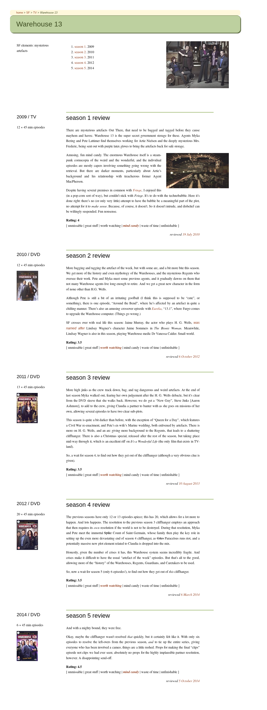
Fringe (137, 190)
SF (28, 12)
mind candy (131, 225)
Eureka (156, 308)
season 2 (80, 52)
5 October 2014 (189, 681)
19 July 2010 (191, 234)
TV (35, 12)
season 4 (80, 62)
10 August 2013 (189, 483)
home (19, 12)
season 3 (80, 57)
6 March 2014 (190, 594)
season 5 (80, 68)
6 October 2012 (189, 356)
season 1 (80, 46)
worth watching (111, 347)
